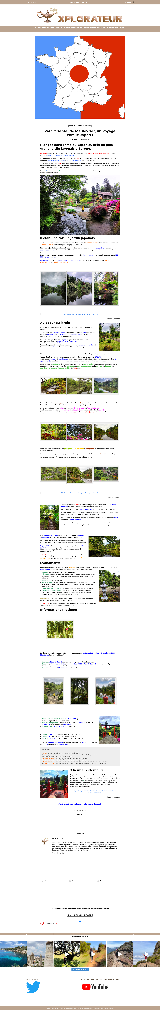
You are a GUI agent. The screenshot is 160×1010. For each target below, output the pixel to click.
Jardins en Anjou (76, 781)
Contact (86, 2)
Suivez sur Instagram (81, 969)
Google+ (86, 850)
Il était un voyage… (116, 28)
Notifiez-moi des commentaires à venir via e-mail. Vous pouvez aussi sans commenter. (82, 908)
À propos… (74, 2)
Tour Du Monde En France (47, 28)
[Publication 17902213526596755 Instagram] (67, 954)
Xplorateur (74, 139)
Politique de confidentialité (100, 1008)
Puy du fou (74, 775)
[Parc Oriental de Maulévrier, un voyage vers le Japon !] (77, 810)
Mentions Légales (87, 1008)
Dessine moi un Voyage (94, 28)
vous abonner (96, 908)
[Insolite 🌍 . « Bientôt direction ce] (40, 954)
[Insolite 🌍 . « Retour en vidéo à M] (120, 954)
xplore (128, 2)
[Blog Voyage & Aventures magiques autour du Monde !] (80, 14)
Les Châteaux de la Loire (79, 779)
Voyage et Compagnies (71, 28)
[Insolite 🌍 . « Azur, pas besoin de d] (13, 954)
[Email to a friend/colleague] (83, 810)
